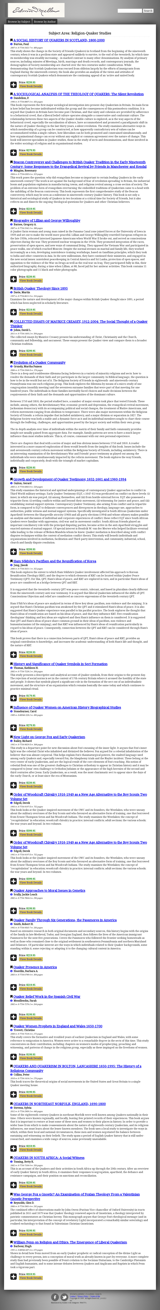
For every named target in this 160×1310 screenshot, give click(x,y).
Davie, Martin (21, 292)
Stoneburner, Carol (24, 711)
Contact (73, 1296)
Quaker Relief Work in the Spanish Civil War (46, 996)
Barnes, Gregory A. (24, 224)
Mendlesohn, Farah (24, 1000)
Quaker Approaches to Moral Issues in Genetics (49, 890)
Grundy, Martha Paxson (27, 366)
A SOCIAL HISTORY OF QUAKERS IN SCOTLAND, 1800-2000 (59, 40)
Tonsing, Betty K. (23, 1161)
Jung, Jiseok (20, 565)
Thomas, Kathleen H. (25, 668)
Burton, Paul (20, 44)
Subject (19, 21)
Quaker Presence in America (35, 967)
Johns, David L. (21, 330)
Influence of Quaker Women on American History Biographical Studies (67, 707)
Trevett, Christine (23, 1030)
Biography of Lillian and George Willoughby (46, 220)
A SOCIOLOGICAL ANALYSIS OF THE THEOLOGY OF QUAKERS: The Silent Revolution (78, 94)
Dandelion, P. (20, 98)
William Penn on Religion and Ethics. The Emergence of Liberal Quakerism (70, 1242)
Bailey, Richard (22, 741)
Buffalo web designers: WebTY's (74, 1303)
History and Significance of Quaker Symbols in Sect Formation (60, 664)
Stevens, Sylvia (21, 1107)
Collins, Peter (21, 1074)
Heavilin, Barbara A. (25, 971)
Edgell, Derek (21, 803)
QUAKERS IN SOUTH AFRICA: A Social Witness (49, 1157)
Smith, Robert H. (22, 924)
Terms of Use (95, 1296)
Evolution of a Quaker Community (39, 362)
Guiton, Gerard (22, 483)
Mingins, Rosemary (24, 170)
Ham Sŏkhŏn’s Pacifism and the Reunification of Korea (54, 561)
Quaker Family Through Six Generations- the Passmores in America (65, 920)
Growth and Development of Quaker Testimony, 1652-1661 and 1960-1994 (69, 479)
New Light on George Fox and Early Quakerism (49, 737)
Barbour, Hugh (22, 1246)
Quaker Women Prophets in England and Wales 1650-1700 (57, 1026)
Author (45, 21)
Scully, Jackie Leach (24, 894)
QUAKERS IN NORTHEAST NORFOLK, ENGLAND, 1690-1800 (59, 1104)
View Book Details (31, 86)
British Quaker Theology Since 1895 (40, 288)
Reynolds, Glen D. (23, 1202)
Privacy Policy (83, 1296)
